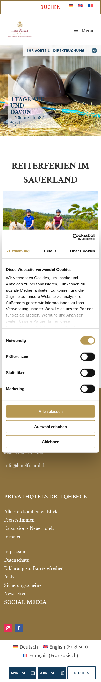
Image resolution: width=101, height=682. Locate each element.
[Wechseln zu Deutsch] (71, 5)
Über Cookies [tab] (82, 251)
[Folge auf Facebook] (19, 628)
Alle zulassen (51, 411)
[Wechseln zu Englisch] (81, 5)
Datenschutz (16, 560)
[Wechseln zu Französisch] (91, 5)
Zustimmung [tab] (18, 251)
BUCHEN (50, 7)
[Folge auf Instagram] (8, 628)
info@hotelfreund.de (25, 465)
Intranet (12, 536)
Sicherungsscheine (22, 585)
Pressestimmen (19, 520)
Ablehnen (50, 442)
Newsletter (15, 593)
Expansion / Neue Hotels (29, 528)
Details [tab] (50, 251)
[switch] (87, 357)
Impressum (15, 551)
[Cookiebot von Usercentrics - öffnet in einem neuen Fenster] (72, 236)
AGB (9, 576)
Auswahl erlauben (50, 426)
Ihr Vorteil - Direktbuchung (55, 50)
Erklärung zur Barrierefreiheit (34, 568)
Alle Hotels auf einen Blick (30, 511)
